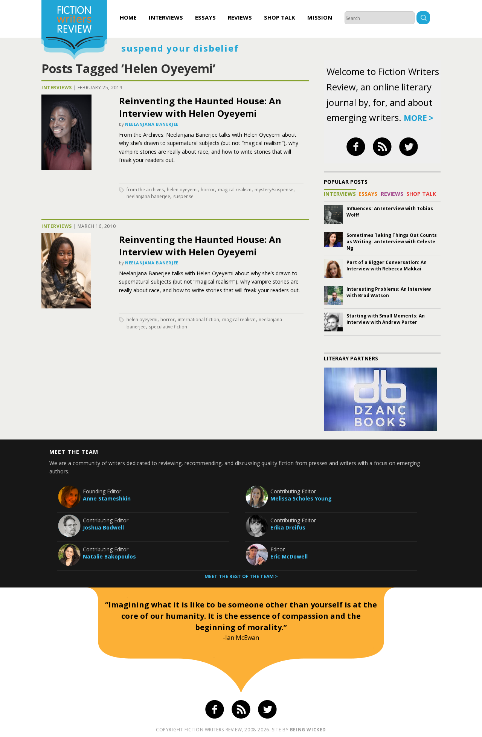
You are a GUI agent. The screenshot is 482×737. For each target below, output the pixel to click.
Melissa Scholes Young (301, 498)
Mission (319, 17)
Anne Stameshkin (107, 498)
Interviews (166, 17)
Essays (205, 17)
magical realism (235, 189)
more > (418, 118)
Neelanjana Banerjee (151, 124)
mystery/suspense (274, 189)
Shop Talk (279, 17)
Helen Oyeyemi (182, 189)
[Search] (423, 18)
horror (208, 189)
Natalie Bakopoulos (109, 556)
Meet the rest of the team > (241, 576)
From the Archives (145, 189)
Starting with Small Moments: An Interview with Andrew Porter (385, 319)
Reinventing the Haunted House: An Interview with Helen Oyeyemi (200, 107)
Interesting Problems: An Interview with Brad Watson (388, 292)
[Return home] (74, 31)
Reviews (240, 17)
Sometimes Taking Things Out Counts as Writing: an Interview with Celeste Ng (391, 241)
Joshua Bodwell (103, 527)
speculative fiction (168, 326)
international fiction (198, 319)
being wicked (308, 729)
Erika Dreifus (287, 527)
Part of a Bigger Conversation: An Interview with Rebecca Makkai (386, 265)
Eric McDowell (289, 556)
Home (128, 17)
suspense (183, 196)
